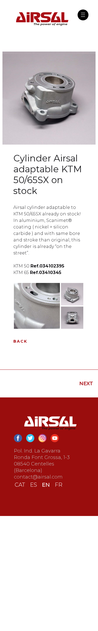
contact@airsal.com (38, 477)
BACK (20, 341)
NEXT (86, 384)
